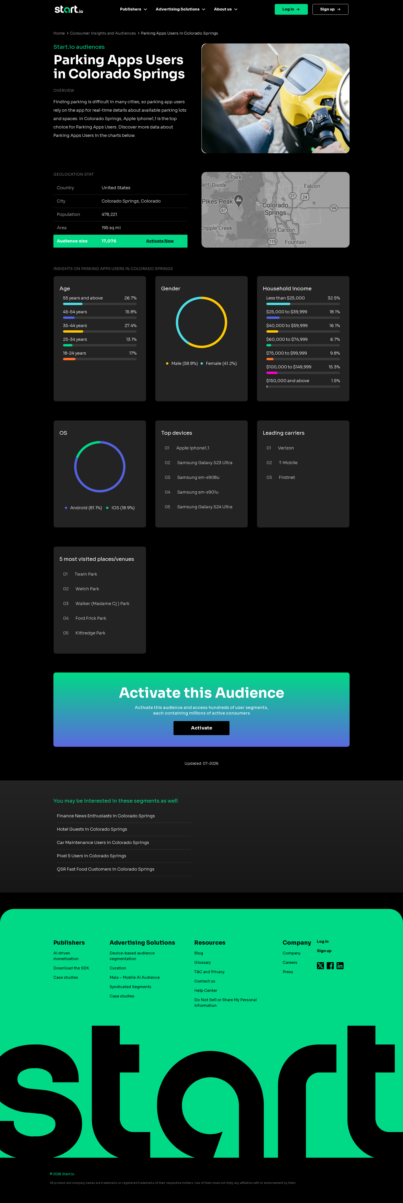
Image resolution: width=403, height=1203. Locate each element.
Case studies (65, 977)
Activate (201, 728)
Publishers (130, 9)
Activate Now (160, 240)
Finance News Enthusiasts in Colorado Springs (106, 816)
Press (288, 971)
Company (291, 953)
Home (59, 33)
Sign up (327, 9)
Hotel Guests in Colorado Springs (92, 829)
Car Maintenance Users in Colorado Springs (103, 842)
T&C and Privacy (209, 971)
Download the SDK (71, 968)
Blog (198, 953)
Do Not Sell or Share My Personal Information (225, 1002)
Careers (290, 962)
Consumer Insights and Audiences (103, 33)
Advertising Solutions (178, 9)
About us (223, 9)
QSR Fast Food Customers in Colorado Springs (105, 869)
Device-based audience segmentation (132, 956)
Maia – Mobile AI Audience (135, 977)
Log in (288, 9)
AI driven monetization (66, 956)
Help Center (205, 990)
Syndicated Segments (130, 986)
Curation (118, 968)
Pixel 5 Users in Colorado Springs (91, 855)
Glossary (202, 962)
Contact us (204, 981)
